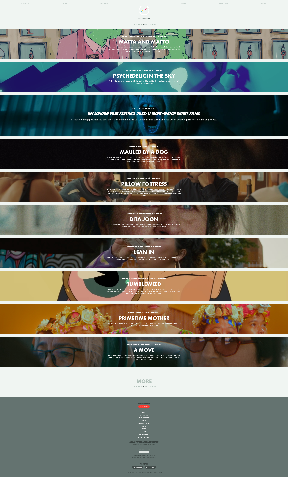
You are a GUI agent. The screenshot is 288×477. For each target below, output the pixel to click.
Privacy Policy (139, 457)
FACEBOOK (139, 467)
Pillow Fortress (144, 183)
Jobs (144, 429)
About (144, 432)
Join (144, 452)
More (144, 381)
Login (140, 437)
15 (136, 24)
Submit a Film (144, 423)
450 (155, 24)
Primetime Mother (144, 318)
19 (143, 24)
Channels (144, 415)
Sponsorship (144, 434)
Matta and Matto (144, 41)
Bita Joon (144, 219)
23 (150, 24)
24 (152, 24)
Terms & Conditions (158, 472)
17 (139, 24)
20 (145, 24)
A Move (144, 349)
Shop (144, 420)
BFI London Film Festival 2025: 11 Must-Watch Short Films (144, 113)
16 (138, 24)
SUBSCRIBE (145, 406)
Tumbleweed (144, 283)
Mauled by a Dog (144, 151)
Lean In (144, 252)
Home (144, 412)
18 (141, 24)
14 (134, 24)
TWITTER (151, 467)
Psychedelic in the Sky (144, 75)
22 (148, 24)
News (144, 426)
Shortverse (144, 418)
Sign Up (147, 437)
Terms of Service (149, 457)
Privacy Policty (148, 472)
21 (146, 24)
